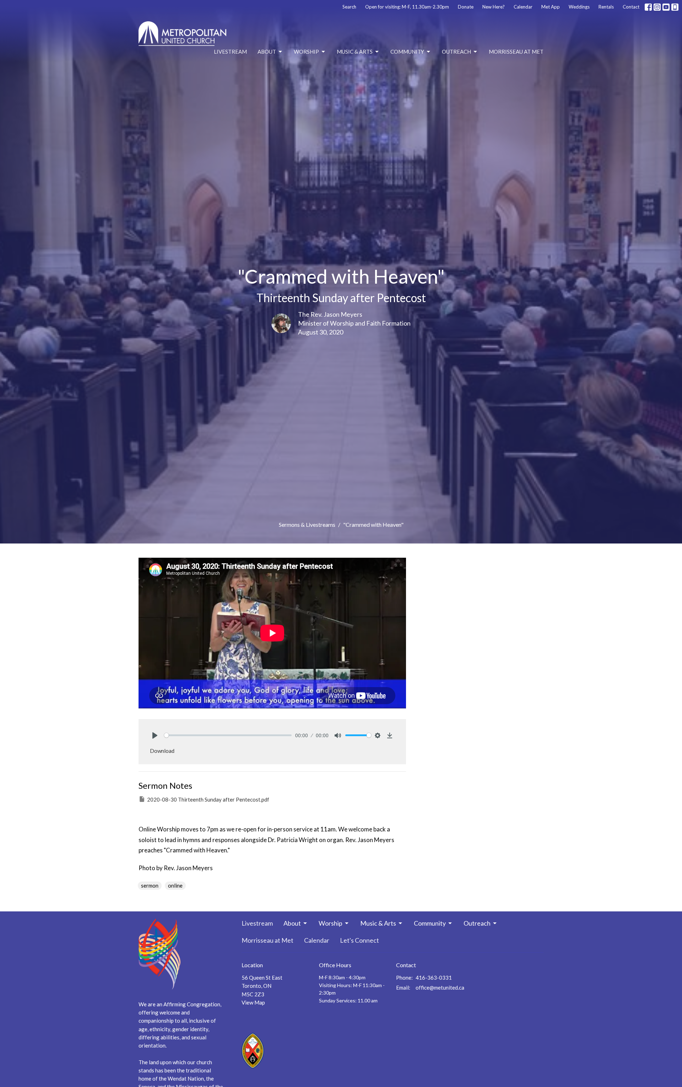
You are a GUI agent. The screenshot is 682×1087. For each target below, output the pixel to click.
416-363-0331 (434, 977)
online (175, 885)
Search (349, 7)
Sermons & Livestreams (307, 524)
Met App (550, 7)
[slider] (228, 735)
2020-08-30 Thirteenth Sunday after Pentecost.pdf (208, 799)
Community (407, 51)
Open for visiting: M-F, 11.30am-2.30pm (407, 7)
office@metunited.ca (440, 987)
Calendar (523, 7)
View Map (253, 1002)
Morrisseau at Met (516, 51)
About (267, 51)
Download (162, 751)
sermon (149, 885)
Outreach (456, 51)
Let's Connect (359, 940)
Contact (631, 7)
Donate (465, 7)
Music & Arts (355, 51)
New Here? (493, 7)
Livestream (230, 51)
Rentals (606, 7)
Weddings (579, 7)
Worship (306, 51)
